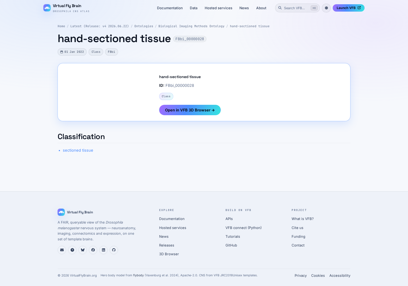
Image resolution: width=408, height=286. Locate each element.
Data (193, 8)
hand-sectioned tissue (250, 26)
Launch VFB (346, 8)
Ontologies (143, 26)
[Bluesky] (82, 250)
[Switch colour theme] (326, 8)
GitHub (231, 245)
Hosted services (218, 8)
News (244, 8)
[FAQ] (72, 250)
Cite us (297, 228)
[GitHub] (114, 250)
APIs (229, 219)
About (261, 8)
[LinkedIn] (103, 250)
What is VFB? (303, 219)
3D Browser (169, 254)
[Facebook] (93, 250)
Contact (298, 245)
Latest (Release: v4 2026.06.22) (99, 26)
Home (61, 26)
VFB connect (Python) (243, 228)
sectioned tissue (78, 150)
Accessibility (339, 275)
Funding (298, 236)
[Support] (62, 250)
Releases (166, 245)
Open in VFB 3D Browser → (190, 110)
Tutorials (232, 236)
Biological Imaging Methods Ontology (191, 26)
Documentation (170, 8)
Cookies (318, 275)
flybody (138, 275)
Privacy (301, 275)
